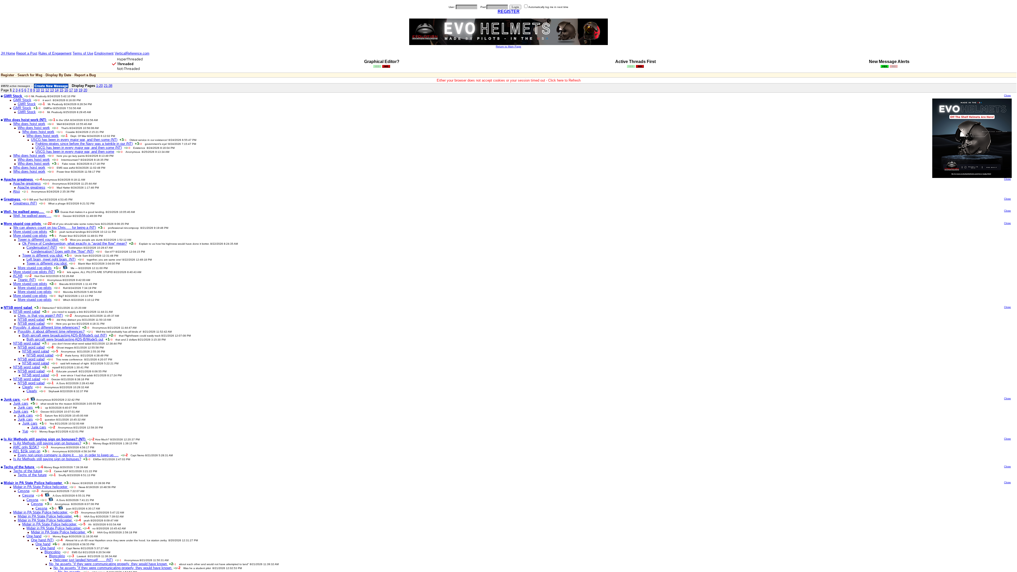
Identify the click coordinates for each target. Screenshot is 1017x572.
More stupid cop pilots (30, 232)
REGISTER (509, 11)
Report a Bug (85, 75)
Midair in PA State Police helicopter (40, 487)
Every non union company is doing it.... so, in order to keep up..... (68, 455)
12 (47, 90)
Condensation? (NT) (41, 247)
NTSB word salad (26, 312)
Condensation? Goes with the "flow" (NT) (62, 251)
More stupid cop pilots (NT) (34, 272)
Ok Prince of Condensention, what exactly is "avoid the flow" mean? (74, 243)
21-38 (108, 86)
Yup (25, 431)
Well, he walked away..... (32, 216)
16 (66, 90)
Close (1007, 95)
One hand (33, 536)
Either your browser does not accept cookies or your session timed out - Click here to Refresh (509, 80)
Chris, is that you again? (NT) (40, 316)
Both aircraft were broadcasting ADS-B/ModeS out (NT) (64, 335)
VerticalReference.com (132, 53)
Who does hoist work (29, 124)
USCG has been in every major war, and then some (74, 152)
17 (71, 90)
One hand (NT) (42, 540)
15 (61, 90)
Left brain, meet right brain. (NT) (50, 259)
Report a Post (26, 53)
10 (38, 90)
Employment (104, 53)
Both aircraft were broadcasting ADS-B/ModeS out (64, 339)
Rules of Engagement (55, 53)
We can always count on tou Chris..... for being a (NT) (54, 228)
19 (80, 90)
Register (7, 75)
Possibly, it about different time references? (46, 327)
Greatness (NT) (25, 203)
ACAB (18, 276)
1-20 (99, 86)
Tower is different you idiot (38, 240)
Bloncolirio (52, 552)
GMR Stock (22, 100)
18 (76, 90)
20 (85, 90)
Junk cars (20, 403)
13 (52, 90)
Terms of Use (83, 53)
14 (57, 90)
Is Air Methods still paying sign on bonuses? (47, 443)
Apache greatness (27, 183)
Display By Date (58, 75)
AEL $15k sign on (26, 451)
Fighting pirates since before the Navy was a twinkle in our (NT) (84, 144)
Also (16, 191)
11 (42, 90)
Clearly (27, 387)
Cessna (23, 491)
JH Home (8, 53)
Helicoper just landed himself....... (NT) (83, 560)
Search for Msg (29, 75)
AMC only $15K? (26, 447)
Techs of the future (27, 471)
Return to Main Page (508, 46)
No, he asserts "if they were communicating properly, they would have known (108, 564)
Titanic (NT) (27, 280)
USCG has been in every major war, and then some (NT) (74, 140)
